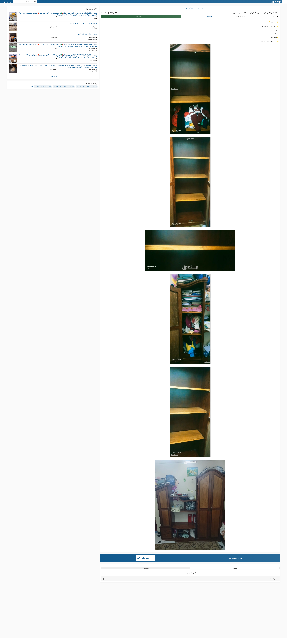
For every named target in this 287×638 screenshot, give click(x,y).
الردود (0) (235, 568)
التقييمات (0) (146, 568)
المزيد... (30, 86)
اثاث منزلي (175, 8)
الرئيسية (206, 8)
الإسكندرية (197, 8)
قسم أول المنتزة (189, 8)
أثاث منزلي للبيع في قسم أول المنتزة (43, 86)
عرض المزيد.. (53, 76)
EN (1, 2)
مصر (202, 8)
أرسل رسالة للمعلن (142, 16)
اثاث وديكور (181, 8)
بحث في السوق (29, 1)
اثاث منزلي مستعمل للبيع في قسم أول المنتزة (87, 86)
